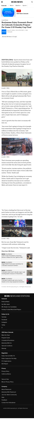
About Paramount (6, 389)
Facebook (4, 319)
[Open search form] (32, 2)
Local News (5, 20)
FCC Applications (6, 361)
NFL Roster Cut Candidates (9, 307)
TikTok (3, 325)
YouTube (4, 317)
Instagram (4, 322)
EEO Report (5, 363)
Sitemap (4, 348)
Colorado (3, 5)
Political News (5, 301)
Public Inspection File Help (9, 358)
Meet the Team (6, 335)
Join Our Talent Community (9, 394)
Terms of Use (5, 379)
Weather (17, 5)
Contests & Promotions (8, 340)
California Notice (6, 374)
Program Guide (6, 337)
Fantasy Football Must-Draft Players (11, 309)
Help (3, 397)
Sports (24, 5)
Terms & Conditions (7, 345)
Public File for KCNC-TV (8, 355)
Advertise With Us (6, 343)
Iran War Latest (6, 304)
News (11, 5)
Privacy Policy (5, 371)
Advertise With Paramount (9, 392)
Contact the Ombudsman (8, 402)
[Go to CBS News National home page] (17, 2)
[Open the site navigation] (6, 2)
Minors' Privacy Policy (7, 382)
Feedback (4, 400)
